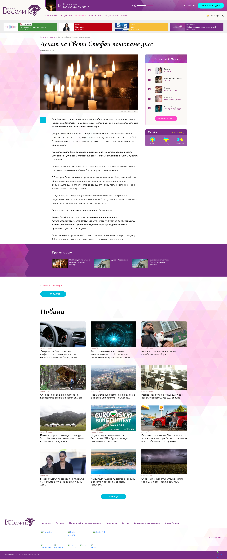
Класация (95, 16)
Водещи (66, 16)
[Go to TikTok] (198, 15)
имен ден (58, 286)
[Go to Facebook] (187, 15)
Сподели (55, 294)
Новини (80, 16)
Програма (51, 16)
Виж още (113, 497)
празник (46, 286)
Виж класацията (166, 119)
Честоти (46, 523)
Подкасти (111, 16)
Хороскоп (165, 132)
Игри (124, 16)
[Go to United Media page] (219, 555)
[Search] (131, 16)
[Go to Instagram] (193, 15)
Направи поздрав (211, 5)
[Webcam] (160, 5)
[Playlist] (169, 5)
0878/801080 (189, 5)
